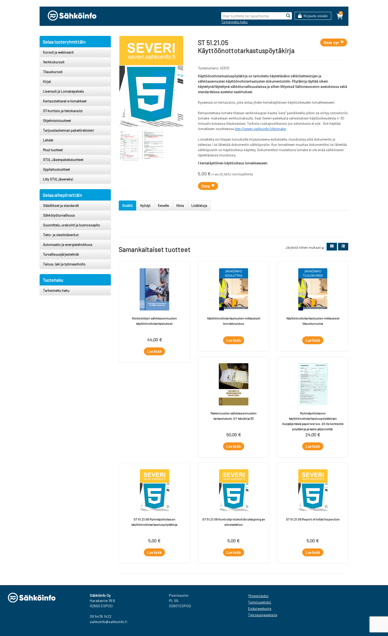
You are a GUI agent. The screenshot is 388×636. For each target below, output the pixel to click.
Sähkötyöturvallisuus (59, 215)
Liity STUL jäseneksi (58, 179)
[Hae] (288, 16)
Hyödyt (145, 205)
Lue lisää (154, 351)
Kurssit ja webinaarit (58, 52)
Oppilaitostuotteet (56, 169)
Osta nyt (332, 42)
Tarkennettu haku (234, 22)
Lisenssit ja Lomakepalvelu (63, 91)
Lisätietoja (199, 205)
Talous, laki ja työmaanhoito (64, 264)
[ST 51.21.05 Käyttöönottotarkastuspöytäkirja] (151, 81)
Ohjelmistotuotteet (57, 120)
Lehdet (48, 140)
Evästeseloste (259, 608)
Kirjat (47, 81)
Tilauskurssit (53, 72)
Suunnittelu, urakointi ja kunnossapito (71, 225)
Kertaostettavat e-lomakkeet (65, 101)
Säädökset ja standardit (61, 205)
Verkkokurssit (53, 62)
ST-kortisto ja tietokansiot (63, 111)
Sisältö (127, 205)
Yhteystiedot (258, 596)
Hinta (180, 205)
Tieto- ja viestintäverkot (61, 235)
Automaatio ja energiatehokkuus (67, 244)
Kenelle (163, 205)
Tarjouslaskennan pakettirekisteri (68, 130)
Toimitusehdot (259, 602)
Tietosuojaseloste (262, 615)
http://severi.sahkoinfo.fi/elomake (260, 129)
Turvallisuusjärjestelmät (61, 254)
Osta (206, 186)
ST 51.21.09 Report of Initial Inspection (313, 519)
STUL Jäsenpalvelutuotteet (63, 159)
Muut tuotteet (53, 150)
